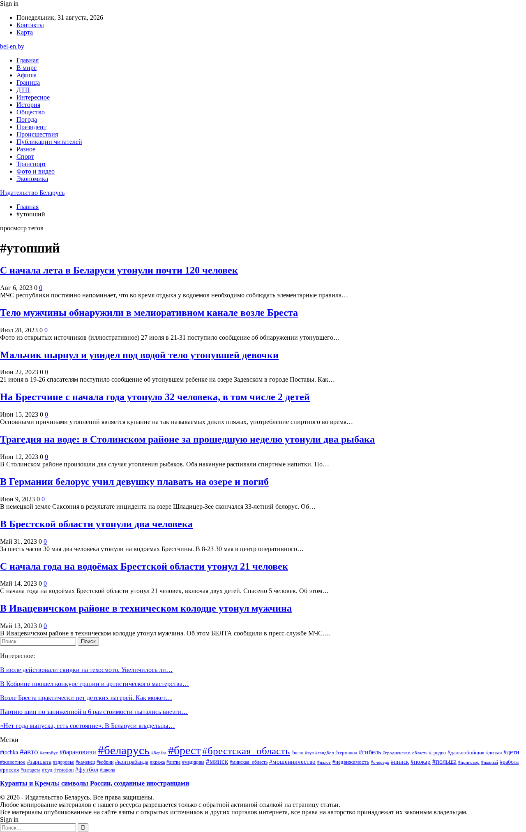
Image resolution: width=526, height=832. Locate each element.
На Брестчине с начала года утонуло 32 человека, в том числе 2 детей (155, 397)
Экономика (32, 178)
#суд (47, 770)
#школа (107, 770)
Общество (30, 112)
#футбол (86, 769)
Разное (25, 149)
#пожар (421, 761)
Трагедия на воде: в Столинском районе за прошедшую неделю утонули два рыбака (187, 439)
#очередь (380, 762)
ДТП (23, 89)
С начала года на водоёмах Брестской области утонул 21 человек (144, 566)
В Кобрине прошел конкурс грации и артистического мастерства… (94, 683)
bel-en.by (12, 46)
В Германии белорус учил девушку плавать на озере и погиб (134, 481)
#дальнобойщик (466, 752)
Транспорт (31, 163)
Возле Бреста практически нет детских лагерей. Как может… (86, 697)
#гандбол (324, 753)
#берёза (158, 752)
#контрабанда (131, 762)
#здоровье (63, 762)
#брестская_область (246, 751)
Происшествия (37, 134)
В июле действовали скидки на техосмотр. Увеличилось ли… (86, 669)
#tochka (9, 752)
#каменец (85, 762)
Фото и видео (35, 171)
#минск (217, 761)
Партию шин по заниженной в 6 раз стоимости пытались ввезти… (94, 711)
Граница (28, 82)
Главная (27, 60)
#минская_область (249, 762)
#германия (346, 753)
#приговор (469, 762)
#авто (29, 751)
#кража (157, 762)
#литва (173, 762)
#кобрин (105, 762)
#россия (9, 770)
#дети (511, 752)
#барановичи (78, 752)
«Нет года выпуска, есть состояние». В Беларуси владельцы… (87, 725)
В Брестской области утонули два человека (96, 524)
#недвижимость (350, 762)
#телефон (64, 770)
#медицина (193, 762)
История (28, 104)
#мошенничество (292, 761)
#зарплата (39, 761)
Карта (24, 32)
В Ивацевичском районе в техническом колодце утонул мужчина (146, 608)
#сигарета (30, 769)
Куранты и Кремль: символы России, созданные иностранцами (94, 783)
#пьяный (489, 762)
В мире (26, 67)
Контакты (30, 24)
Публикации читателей (49, 141)
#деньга (494, 753)
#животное (12, 762)
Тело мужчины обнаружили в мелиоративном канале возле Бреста (149, 312)
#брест (184, 750)
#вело (297, 753)
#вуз (309, 753)
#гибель (370, 752)
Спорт (25, 156)
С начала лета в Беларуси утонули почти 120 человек (119, 270)
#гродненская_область (405, 752)
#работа (509, 761)
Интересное (33, 97)
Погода (26, 119)
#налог (324, 762)
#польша (444, 761)
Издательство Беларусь (32, 192)
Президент (31, 126)
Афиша (26, 75)
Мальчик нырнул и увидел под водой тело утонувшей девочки (139, 355)
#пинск (400, 761)
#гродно (437, 753)
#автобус (49, 752)
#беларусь (124, 750)
